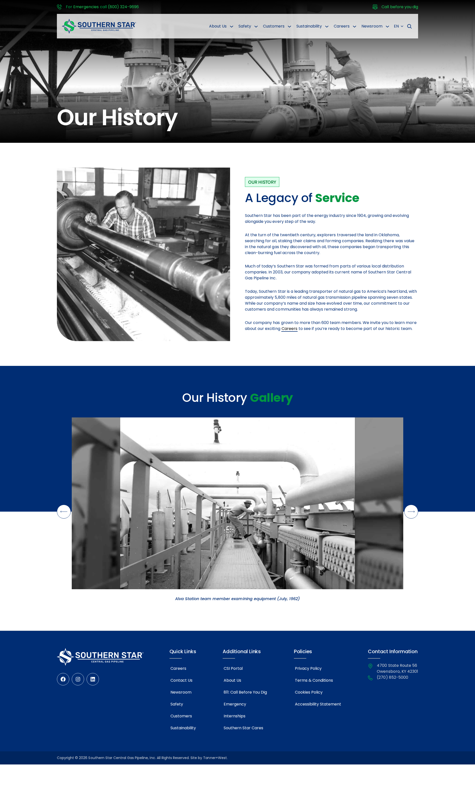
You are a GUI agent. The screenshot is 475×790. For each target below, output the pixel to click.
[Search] (409, 26)
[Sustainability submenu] (327, 26)
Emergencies (86, 7)
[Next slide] (411, 512)
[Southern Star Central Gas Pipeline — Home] (99, 26)
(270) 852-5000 (392, 677)
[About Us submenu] (232, 26)
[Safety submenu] (256, 26)
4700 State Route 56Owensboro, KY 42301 (397, 668)
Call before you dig (399, 7)
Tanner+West (215, 757)
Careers (289, 328)
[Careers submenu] (354, 26)
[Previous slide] (64, 512)
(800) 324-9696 (123, 7)
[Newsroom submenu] (387, 26)
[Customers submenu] (289, 26)
